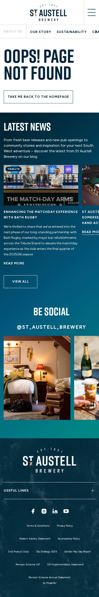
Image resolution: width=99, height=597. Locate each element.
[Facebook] (33, 511)
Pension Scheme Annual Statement (49, 577)
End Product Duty (18, 551)
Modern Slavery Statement (34, 538)
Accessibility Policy (69, 538)
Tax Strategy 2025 (46, 551)
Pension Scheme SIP (28, 564)
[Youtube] (66, 511)
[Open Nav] (91, 12)
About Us (13, 31)
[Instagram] (44, 511)
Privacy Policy (65, 525)
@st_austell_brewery (51, 327)
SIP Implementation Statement (65, 564)
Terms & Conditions (38, 525)
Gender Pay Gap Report (77, 551)
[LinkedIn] (55, 511)
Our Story (40, 32)
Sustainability (72, 32)
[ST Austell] (49, 12)
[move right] (96, 31)
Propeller (51, 583)
